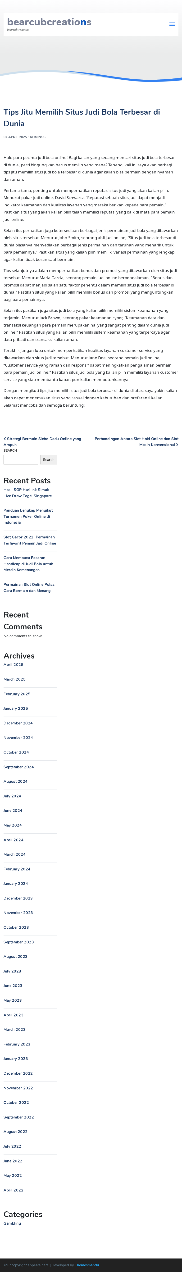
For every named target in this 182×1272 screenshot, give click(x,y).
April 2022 (13, 1190)
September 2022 (19, 1117)
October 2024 (16, 752)
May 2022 (13, 1175)
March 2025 (15, 679)
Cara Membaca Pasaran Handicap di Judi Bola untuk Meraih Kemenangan (28, 563)
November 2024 (18, 737)
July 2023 (12, 971)
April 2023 (13, 1015)
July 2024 (12, 796)
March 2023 (15, 1029)
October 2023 (16, 927)
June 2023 (13, 985)
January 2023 (16, 1058)
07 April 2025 (15, 137)
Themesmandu (87, 1265)
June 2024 (13, 810)
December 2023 (18, 898)
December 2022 (18, 1073)
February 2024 (17, 869)
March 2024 (15, 854)
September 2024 (19, 767)
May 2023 (13, 1000)
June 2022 (13, 1161)
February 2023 (17, 1044)
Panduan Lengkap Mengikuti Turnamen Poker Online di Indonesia (29, 516)
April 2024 (13, 840)
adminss (38, 137)
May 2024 (13, 825)
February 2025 (17, 694)
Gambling (12, 1223)
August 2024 (16, 781)
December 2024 (18, 723)
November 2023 (18, 912)
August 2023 (16, 956)
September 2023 (19, 942)
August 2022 (16, 1131)
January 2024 (16, 883)
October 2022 (16, 1102)
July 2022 (12, 1146)
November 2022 (18, 1088)
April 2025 (13, 664)
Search (10, 450)
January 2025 (16, 708)
